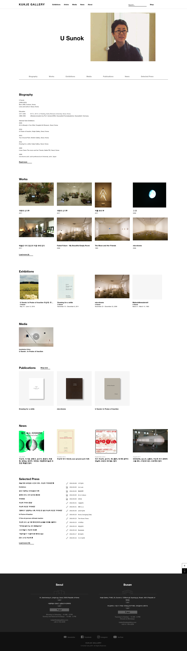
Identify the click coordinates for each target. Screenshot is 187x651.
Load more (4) (24, 254)
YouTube (120, 637)
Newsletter (71, 637)
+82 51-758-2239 (127, 624)
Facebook (87, 637)
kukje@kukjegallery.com (59, 620)
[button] (36, 198)
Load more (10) (24, 542)
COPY (59, 600)
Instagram (104, 637)
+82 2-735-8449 (59, 622)
